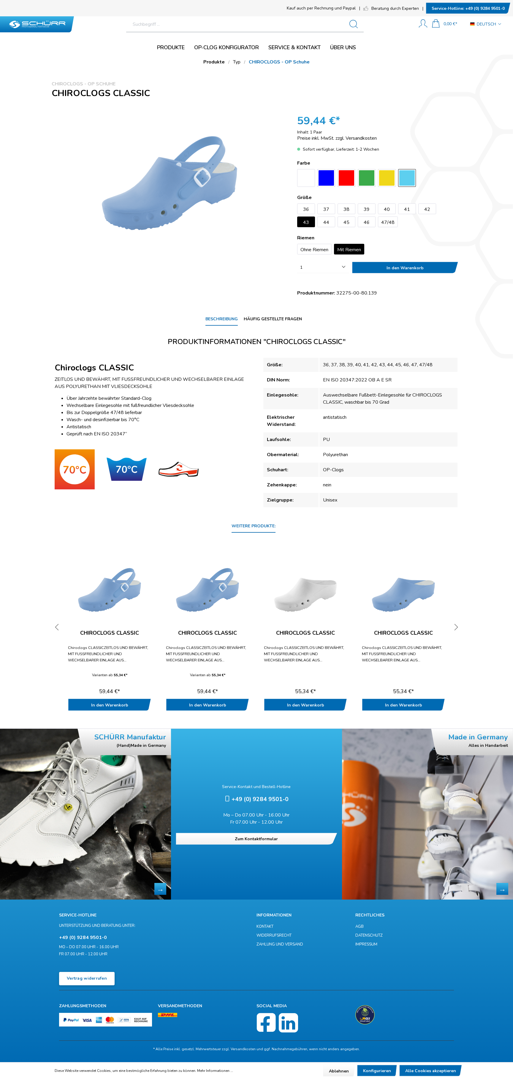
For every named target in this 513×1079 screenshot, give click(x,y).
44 (326, 222)
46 (367, 222)
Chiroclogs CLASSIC (109, 633)
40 (387, 209)
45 (346, 222)
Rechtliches (369, 915)
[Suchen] (356, 24)
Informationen (274, 915)
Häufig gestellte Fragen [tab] (273, 319)
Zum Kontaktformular (256, 839)
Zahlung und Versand (279, 944)
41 (407, 209)
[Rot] (346, 178)
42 (427, 209)
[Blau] (326, 178)
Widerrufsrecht (274, 935)
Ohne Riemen (314, 249)
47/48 (388, 222)
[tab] (221, 319)
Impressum (366, 944)
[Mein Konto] (423, 24)
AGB (359, 926)
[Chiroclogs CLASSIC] (109, 587)
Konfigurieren (377, 1071)
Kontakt (264, 926)
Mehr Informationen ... (215, 1070)
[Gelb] (387, 178)
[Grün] (367, 178)
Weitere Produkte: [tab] (254, 526)
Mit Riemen (349, 249)
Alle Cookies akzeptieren (430, 1071)
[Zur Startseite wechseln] (37, 24)
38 (346, 209)
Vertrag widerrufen (87, 978)
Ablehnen (339, 1071)
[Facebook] (266, 1023)
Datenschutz (369, 935)
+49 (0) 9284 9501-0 (468, 8)
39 (367, 209)
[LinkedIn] (288, 1022)
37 (326, 209)
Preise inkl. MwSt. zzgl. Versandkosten (337, 138)
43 (306, 222)
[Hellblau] (407, 178)
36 (306, 209)
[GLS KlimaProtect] (365, 1014)
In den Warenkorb (405, 268)
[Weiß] (306, 178)
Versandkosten (243, 1049)
